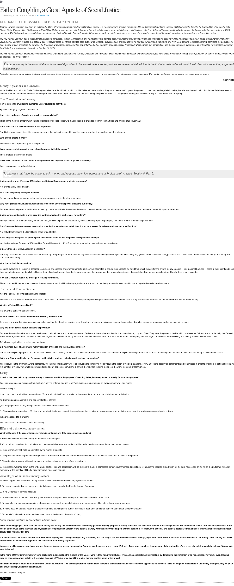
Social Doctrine (43, 15)
